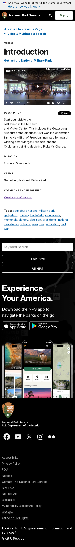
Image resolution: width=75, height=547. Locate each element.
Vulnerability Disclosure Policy (22, 505)
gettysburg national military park (34, 210)
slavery (23, 219)
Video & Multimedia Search (26, 33)
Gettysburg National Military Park (28, 60)
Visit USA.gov (13, 538)
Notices (7, 475)
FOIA (5, 469)
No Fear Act (9, 493)
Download (53, 69)
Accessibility (10, 457)
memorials (10, 219)
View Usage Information (18, 197)
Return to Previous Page (24, 29)
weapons (38, 224)
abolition (35, 219)
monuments (52, 215)
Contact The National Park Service (25, 481)
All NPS (37, 269)
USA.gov (7, 512)
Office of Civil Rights (15, 518)
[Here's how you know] (37, 5)
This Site (37, 259)
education (52, 224)
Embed (67, 69)
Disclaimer (8, 499)
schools (25, 224)
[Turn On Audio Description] (48, 102)
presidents (50, 219)
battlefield (37, 215)
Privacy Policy (11, 463)
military (24, 215)
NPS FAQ (8, 487)
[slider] (37, 99)
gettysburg (11, 215)
